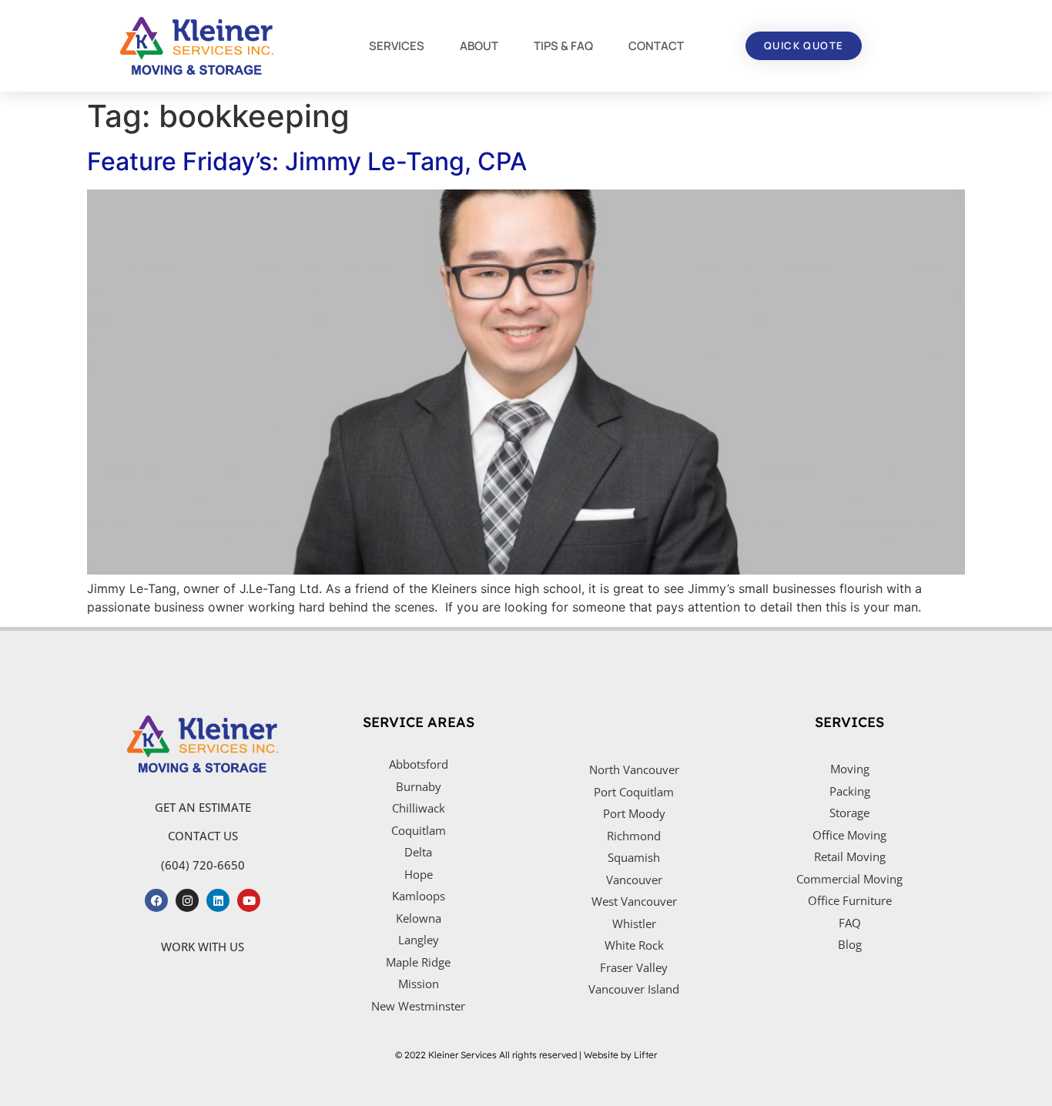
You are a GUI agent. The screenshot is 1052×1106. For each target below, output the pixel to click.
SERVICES (396, 46)
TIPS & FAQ (563, 46)
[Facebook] (156, 900)
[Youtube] (248, 900)
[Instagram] (187, 900)
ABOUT (479, 46)
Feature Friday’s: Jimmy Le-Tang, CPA (307, 161)
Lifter (645, 1055)
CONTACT (656, 46)
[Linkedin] (217, 900)
